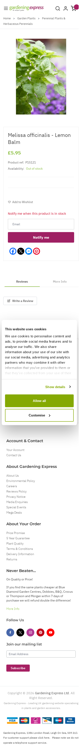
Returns (11, 559)
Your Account (15, 450)
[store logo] (26, 8)
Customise (37, 415)
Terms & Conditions (19, 549)
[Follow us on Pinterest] (40, 632)
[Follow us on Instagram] (30, 632)
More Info (12, 609)
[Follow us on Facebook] (10, 632)
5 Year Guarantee (18, 538)
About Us (12, 476)
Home (7, 18)
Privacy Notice (16, 497)
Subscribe (18, 668)
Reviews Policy (16, 491)
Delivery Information (20, 554)
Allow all (39, 401)
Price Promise (15, 533)
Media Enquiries (17, 502)
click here (43, 737)
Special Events (16, 507)
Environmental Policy (20, 481)
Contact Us (13, 455)
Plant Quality (15, 543)
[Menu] (6, 8)
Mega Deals (14, 512)
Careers (11, 486)
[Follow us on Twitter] (20, 632)
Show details (55, 387)
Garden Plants (26, 18)
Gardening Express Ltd (52, 693)
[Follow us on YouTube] (50, 632)
